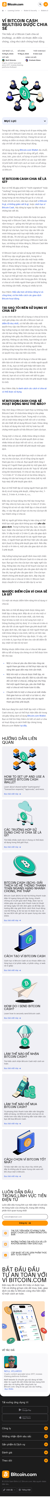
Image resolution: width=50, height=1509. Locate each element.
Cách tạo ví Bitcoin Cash (24, 956)
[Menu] (45, 4)
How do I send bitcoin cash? (22, 1007)
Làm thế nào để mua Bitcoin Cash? (20, 1105)
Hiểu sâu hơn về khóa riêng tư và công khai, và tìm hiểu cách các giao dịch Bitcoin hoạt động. (22, 295)
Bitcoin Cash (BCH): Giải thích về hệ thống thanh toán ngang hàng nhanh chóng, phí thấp (25, 887)
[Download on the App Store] (25, 1417)
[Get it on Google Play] (25, 1409)
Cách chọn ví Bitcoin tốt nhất (25, 1160)
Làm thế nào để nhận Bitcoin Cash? (21, 1055)
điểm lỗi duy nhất (10, 323)
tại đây (23, 725)
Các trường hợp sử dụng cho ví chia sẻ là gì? (22, 832)
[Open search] (40, 4)
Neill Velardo (13, 1371)
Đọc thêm (9, 1389)
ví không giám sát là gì (18, 204)
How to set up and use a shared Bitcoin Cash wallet (24, 779)
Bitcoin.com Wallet (29, 150)
